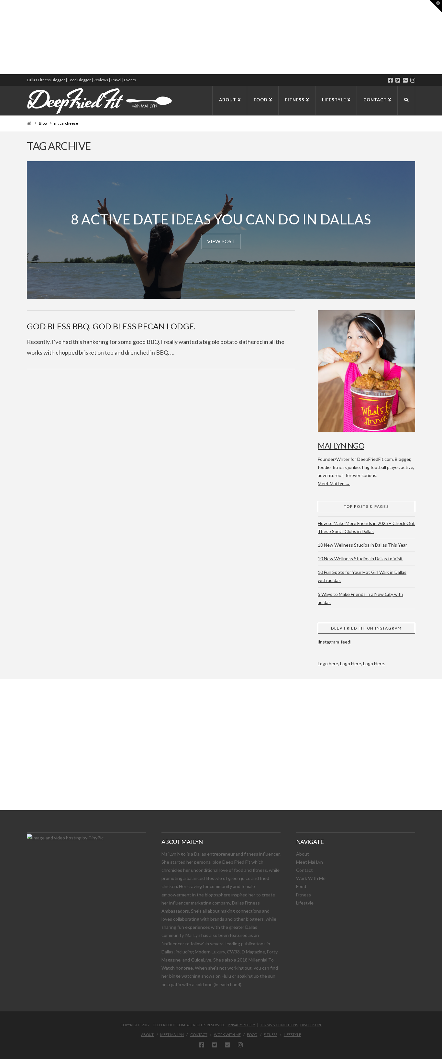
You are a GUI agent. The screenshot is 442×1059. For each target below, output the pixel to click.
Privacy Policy (241, 1025)
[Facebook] (390, 80)
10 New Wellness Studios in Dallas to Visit (360, 558)
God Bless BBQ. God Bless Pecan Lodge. (111, 326)
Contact (304, 870)
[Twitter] (397, 80)
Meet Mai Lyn (309, 862)
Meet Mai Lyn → (334, 483)
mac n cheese (66, 123)
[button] (436, 6)
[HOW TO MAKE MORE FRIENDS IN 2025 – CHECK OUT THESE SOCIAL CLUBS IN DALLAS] (0, 37)
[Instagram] (412, 80)
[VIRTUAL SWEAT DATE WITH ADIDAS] (2, 37)
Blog (43, 123)
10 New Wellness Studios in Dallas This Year (362, 545)
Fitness (303, 894)
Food (301, 886)
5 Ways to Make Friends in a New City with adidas (360, 598)
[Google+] (405, 80)
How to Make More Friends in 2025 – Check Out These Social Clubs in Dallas (366, 527)
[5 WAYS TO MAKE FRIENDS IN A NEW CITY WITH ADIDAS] (1, 37)
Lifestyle (305, 902)
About (302, 854)
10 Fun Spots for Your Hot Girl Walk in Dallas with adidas (362, 576)
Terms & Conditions (279, 1025)
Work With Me (311, 878)
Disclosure (311, 1025)
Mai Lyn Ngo (341, 445)
